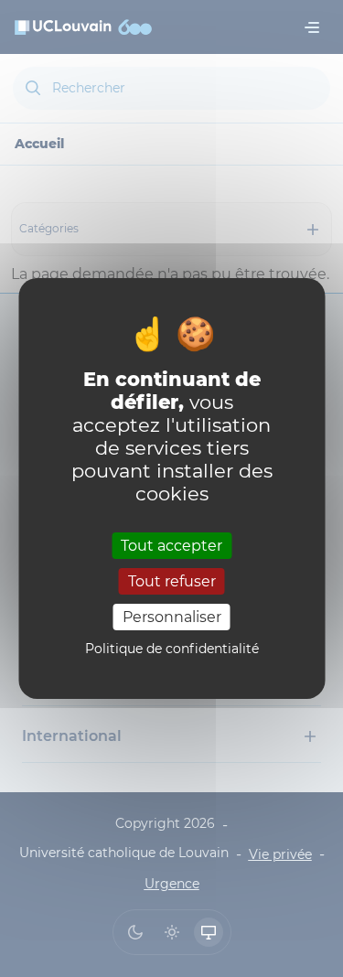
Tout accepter (171, 544)
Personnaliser (172, 617)
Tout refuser (172, 581)
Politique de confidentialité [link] (172, 648)
